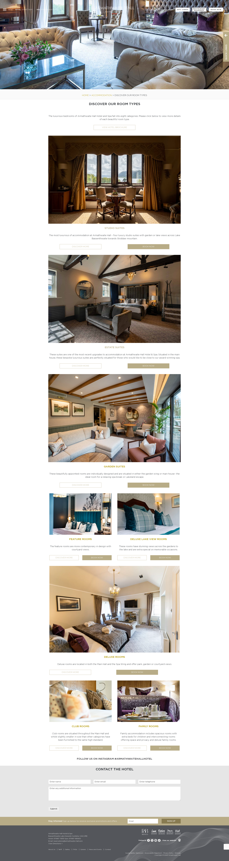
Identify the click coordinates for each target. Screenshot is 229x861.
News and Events (95, 849)
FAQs (75, 849)
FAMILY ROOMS (149, 726)
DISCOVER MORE (64, 558)
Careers (83, 849)
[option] (114, 44)
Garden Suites (114, 466)
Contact (108, 849)
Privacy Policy (168, 853)
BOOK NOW (97, 558)
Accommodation (101, 95)
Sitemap (178, 853)
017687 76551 (27, 9)
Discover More (80, 246)
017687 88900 (46, 9)
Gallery (67, 849)
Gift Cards (182, 9)
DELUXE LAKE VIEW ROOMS (148, 539)
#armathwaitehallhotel (133, 758)
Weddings (168, 9)
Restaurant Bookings (199, 9)
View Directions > (55, 843)
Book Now (216, 9)
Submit (53, 809)
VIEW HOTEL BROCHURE (114, 127)
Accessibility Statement (153, 853)
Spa (160, 9)
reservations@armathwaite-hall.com (68, 841)
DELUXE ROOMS (114, 657)
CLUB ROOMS (80, 726)
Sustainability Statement (134, 853)
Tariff (60, 849)
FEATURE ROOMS (80, 539)
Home (85, 95)
